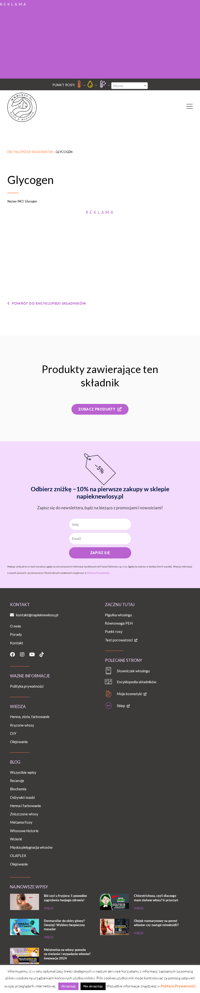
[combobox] (129, 85)
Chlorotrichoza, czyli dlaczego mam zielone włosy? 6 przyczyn (156, 898)
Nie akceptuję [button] (93, 986)
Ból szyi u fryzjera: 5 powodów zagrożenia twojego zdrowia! (65, 898)
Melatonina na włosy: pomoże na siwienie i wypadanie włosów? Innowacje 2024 (67, 954)
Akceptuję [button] (68, 986)
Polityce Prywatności (178, 986)
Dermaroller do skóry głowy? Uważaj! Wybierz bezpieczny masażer (64, 925)
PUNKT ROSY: (63, 85)
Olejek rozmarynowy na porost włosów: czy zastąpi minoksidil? (156, 923)
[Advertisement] (100, 42)
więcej (48, 908)
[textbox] (129, 85)
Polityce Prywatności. (98, 572)
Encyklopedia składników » (31, 152)
